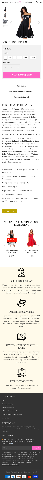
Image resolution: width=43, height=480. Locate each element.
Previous (11, 22)
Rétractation (6, 418)
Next (38, 22)
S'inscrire (37, 448)
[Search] (37, 2)
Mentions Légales (7, 404)
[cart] (41, 2)
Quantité (6, 62)
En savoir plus (9, 211)
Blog (3, 400)
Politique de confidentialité (11, 411)
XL (19, 58)
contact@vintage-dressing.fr (10, 464)
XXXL (33, 58)
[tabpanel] (5, 9)
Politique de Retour (8, 407)
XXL (25, 58)
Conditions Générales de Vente (12, 414)
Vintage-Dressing (16, 472)
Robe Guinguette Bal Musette (11, 251)
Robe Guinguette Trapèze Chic (31, 251)
